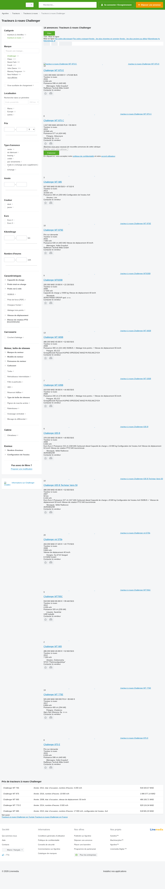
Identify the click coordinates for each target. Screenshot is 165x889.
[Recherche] (41, 4)
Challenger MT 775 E (12, 805)
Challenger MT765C (53, 596)
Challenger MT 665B (53, 337)
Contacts (5, 845)
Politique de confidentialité (48, 840)
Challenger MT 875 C (54, 120)
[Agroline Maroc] (12, 5)
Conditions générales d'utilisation (51, 836)
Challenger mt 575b (53, 539)
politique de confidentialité (83, 156)
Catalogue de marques (47, 853)
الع (3, 855)
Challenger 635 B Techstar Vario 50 (60, 485)
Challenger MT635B (53, 280)
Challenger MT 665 (53, 646)
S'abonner (51, 153)
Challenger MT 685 (53, 182)
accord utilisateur (108, 156)
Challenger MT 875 (11, 794)
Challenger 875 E (52, 744)
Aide (4, 840)
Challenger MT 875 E (54, 70)
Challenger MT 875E (53, 230)
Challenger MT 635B (53, 385)
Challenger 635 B (52, 433)
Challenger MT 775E (53, 694)
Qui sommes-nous (9, 836)
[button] (46, 93)
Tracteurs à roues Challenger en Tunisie (18, 817)
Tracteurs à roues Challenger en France (51, 817)
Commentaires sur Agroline (49, 849)
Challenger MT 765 (11, 788)
